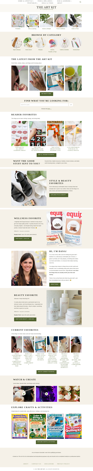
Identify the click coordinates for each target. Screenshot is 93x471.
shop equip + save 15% (22, 238)
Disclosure (49, 463)
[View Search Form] (80, 2)
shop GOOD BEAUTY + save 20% (25, 319)
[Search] (71, 104)
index (48, 108)
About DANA (54, 284)
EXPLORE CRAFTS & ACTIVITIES (46, 441)
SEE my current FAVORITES (46, 371)
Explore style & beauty (58, 194)
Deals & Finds (47, 3)
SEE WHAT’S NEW (46, 93)
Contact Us (36, 463)
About (59, 3)
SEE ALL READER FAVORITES (46, 154)
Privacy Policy (63, 463)
